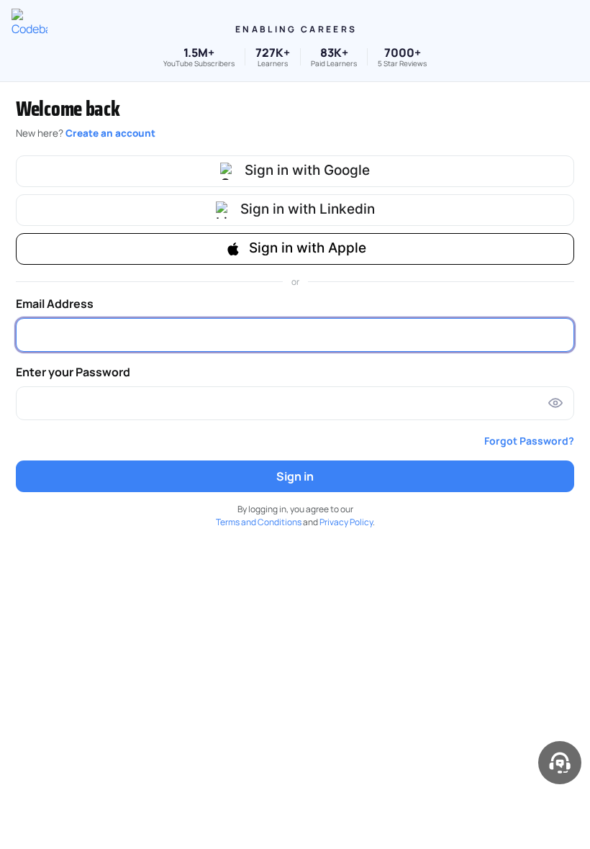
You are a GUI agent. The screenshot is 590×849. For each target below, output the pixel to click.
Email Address (55, 304)
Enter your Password (73, 372)
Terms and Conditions (258, 522)
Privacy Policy (346, 522)
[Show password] (555, 403)
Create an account (110, 133)
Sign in (295, 476)
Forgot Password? (529, 441)
